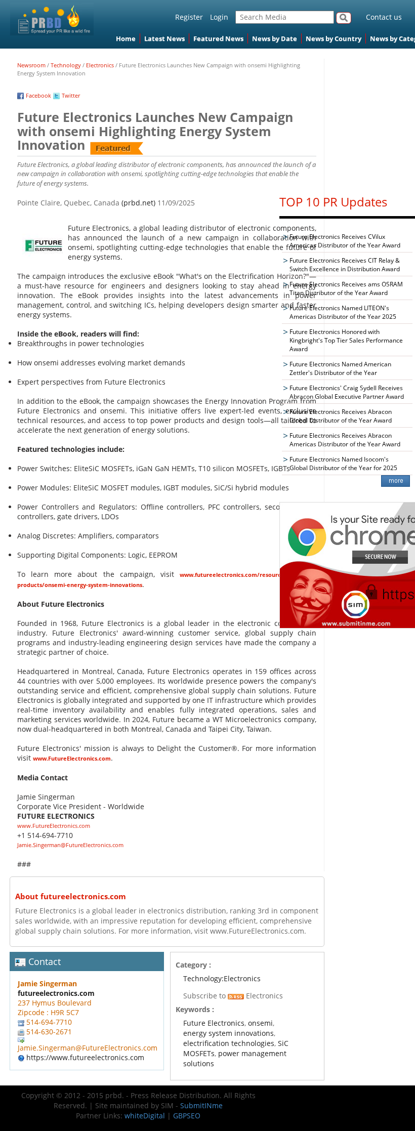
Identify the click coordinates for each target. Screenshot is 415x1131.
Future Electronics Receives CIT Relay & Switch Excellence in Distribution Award (344, 264)
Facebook (38, 95)
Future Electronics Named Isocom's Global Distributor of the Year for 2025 (343, 463)
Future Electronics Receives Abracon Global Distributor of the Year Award (340, 416)
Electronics (100, 65)
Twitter (71, 95)
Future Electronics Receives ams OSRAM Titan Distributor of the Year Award (346, 288)
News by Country (333, 38)
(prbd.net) (138, 202)
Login (219, 17)
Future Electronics (213, 1023)
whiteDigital (144, 1115)
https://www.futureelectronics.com (85, 1057)
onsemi (260, 1023)
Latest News (164, 38)
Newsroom (31, 65)
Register (189, 17)
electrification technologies (228, 1043)
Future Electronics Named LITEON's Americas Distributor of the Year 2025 (342, 312)
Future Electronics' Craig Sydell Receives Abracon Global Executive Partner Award (346, 392)
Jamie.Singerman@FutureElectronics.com (70, 845)
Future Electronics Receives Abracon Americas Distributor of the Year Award (344, 439)
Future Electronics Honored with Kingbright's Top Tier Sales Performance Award (346, 340)
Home (126, 38)
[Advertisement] (347, 122)
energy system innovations (228, 1033)
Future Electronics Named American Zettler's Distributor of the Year (340, 368)
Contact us (384, 17)
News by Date (274, 38)
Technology (66, 65)
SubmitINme (201, 1105)
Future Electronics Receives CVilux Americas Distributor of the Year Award (344, 240)
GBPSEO (186, 1115)
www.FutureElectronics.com (72, 758)
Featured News (218, 38)
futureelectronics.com (56, 993)
